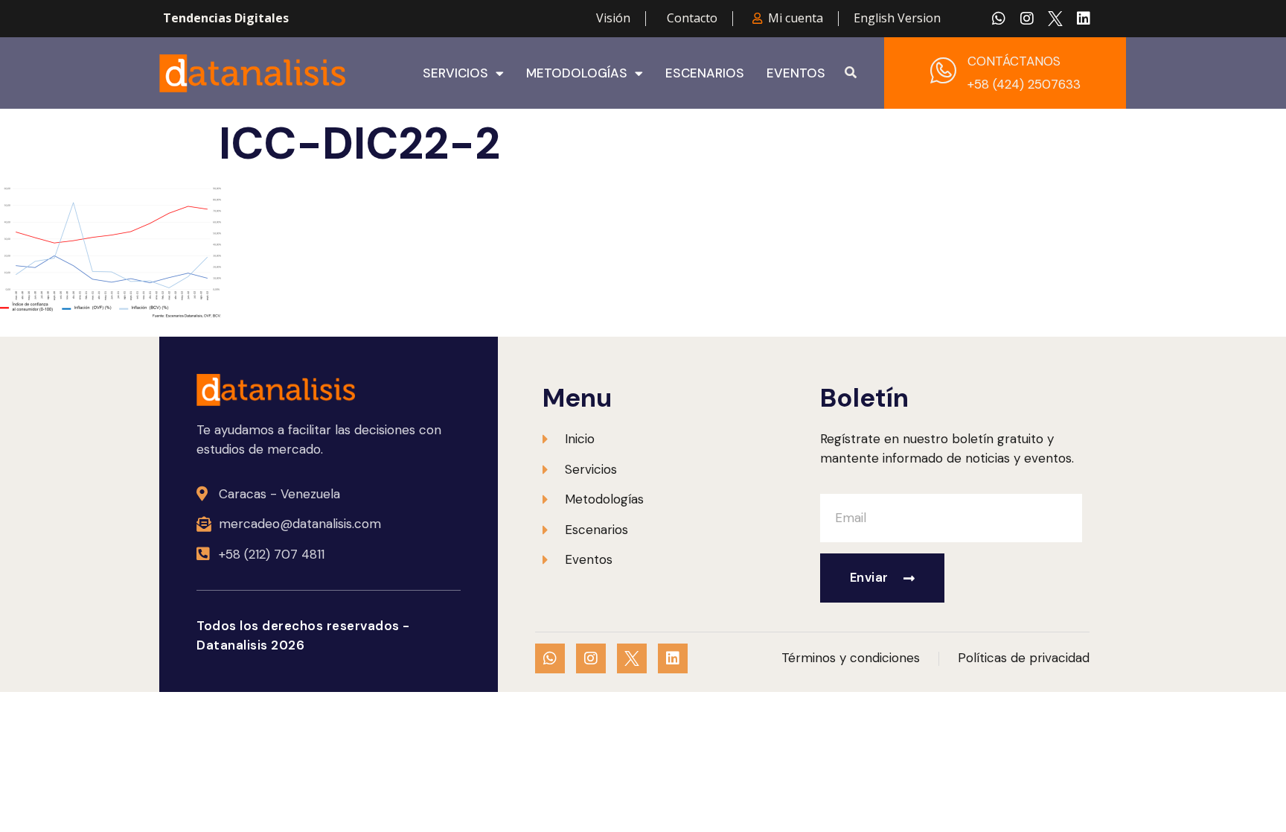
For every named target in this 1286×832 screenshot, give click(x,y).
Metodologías (576, 73)
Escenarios (704, 73)
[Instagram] (1027, 18)
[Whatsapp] (998, 18)
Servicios (455, 73)
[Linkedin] (1083, 18)
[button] (850, 73)
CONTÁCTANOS (1014, 61)
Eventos (796, 73)
